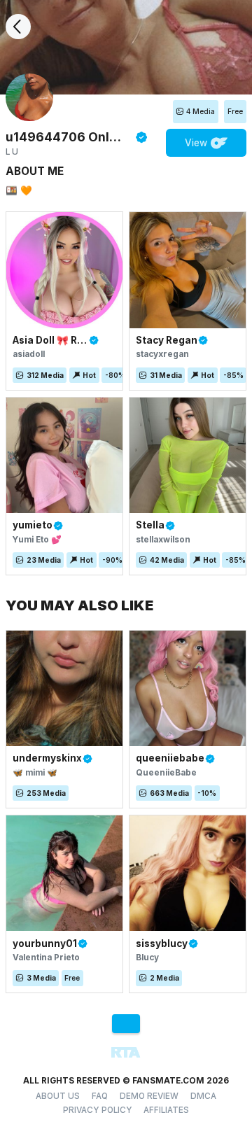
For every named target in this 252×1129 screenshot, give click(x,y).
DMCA (203, 1096)
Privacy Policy (97, 1110)
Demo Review (149, 1096)
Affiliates (166, 1110)
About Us (58, 1096)
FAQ (100, 1096)
